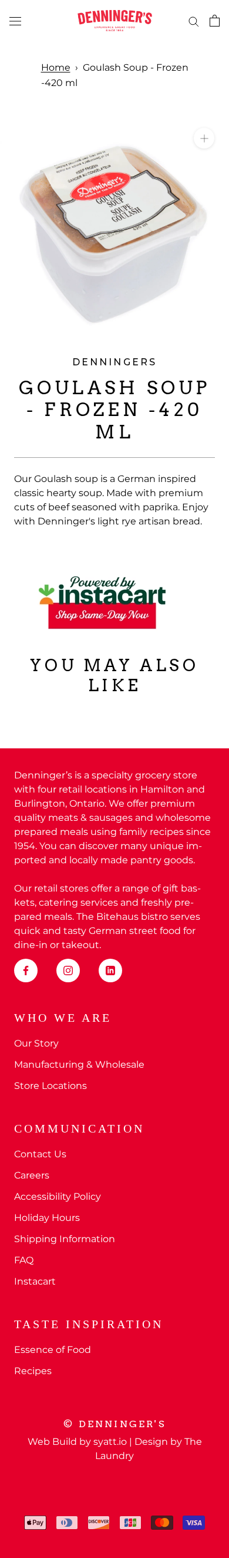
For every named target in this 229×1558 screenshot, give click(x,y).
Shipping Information (64, 1239)
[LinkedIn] (110, 970)
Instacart (35, 1281)
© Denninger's (114, 1424)
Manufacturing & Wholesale (79, 1064)
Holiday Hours (47, 1217)
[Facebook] (26, 970)
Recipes (33, 1371)
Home (55, 67)
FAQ (23, 1260)
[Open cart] (215, 21)
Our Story (36, 1043)
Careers (31, 1175)
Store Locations (50, 1085)
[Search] (193, 20)
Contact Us (40, 1154)
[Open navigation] (15, 20)
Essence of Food (52, 1349)
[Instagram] (68, 970)
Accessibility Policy (57, 1196)
